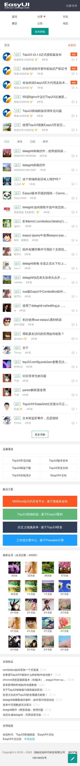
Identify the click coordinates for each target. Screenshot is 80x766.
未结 (19, 141)
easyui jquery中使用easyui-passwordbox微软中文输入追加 (46, 235)
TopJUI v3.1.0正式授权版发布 (42, 55)
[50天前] (14, 585)
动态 (65, 23)
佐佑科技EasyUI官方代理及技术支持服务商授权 (46, 83)
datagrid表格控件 (34, 165)
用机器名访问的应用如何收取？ (43, 334)
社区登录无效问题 (34, 376)
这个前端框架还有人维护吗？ (42, 179)
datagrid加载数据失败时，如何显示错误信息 (28, 699)
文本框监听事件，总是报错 (40, 418)
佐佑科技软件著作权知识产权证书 (45, 69)
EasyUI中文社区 (12, 739)
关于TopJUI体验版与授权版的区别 (22, 689)
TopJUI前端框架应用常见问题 (42, 111)
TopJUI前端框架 (25, 734)
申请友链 (29, 739)
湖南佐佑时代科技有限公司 (49, 752)
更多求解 (40, 434)
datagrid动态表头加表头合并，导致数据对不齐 (46, 277)
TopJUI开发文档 (58, 468)
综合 (6, 141)
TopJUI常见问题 (21, 460)
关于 (25, 348)
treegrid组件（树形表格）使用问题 (23, 709)
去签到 (72, 45)
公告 (40, 23)
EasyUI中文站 (58, 475)
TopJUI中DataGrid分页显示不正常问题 (46, 404)
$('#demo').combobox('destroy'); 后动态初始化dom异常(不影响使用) (46, 221)
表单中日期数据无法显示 (17, 704)
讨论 (65, 16)
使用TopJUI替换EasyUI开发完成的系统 (46, 125)
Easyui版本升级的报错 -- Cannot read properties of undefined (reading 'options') (46, 193)
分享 (40, 16)
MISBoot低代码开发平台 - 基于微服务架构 (40, 501)
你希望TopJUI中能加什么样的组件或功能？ (28, 674)
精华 (45, 141)
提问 (14, 16)
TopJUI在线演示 (21, 475)
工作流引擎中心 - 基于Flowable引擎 (40, 540)
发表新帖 (40, 31)
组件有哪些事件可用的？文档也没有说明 (46, 249)
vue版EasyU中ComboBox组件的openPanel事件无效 (46, 291)
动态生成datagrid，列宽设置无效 (22, 714)
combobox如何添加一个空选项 (21, 669)
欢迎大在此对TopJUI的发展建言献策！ (25, 694)
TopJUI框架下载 (21, 468)
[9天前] (14, 567)
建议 (14, 23)
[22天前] (31, 567)
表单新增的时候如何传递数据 (20, 684)
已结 (32, 141)
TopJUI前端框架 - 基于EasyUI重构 (40, 514)
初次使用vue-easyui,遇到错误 (42, 320)
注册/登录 (71, 5)
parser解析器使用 (34, 390)
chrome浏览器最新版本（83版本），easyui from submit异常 (34, 679)
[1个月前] (31, 585)
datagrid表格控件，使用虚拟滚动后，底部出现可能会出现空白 (46, 151)
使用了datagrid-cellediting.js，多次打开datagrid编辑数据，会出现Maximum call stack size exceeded (46, 306)
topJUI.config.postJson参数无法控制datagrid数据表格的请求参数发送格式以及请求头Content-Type (46, 362)
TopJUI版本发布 (58, 460)
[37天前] (65, 567)
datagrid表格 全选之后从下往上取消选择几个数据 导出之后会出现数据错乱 (46, 263)
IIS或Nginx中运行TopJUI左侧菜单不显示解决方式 (46, 97)
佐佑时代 (8, 734)
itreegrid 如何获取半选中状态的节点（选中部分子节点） (46, 207)
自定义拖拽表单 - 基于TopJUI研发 (40, 527)
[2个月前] (65, 585)
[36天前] (48, 567)
